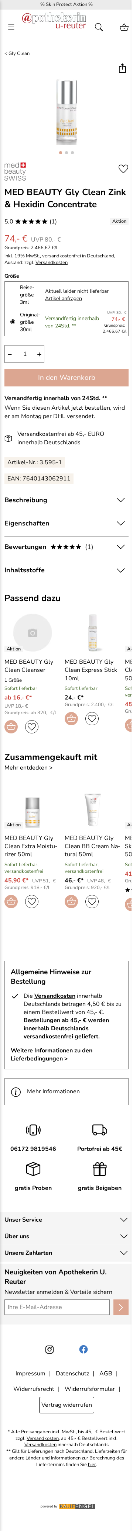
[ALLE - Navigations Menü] (11, 27)
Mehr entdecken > (28, 768)
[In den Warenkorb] (11, 726)
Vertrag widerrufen (66, 1405)
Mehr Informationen (53, 1091)
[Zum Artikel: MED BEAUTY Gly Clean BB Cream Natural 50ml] (93, 808)
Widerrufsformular (90, 1389)
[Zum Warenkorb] (124, 27)
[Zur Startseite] (54, 27)
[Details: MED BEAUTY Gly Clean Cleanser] (14, 649)
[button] (122, 69)
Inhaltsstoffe (24, 570)
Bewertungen (48, 546)
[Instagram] (49, 1349)
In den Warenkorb (66, 377)
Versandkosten (51, 263)
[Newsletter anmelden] (121, 1307)
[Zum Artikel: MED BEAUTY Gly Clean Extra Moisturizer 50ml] (32, 808)
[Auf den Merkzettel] (123, 168)
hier (92, 1465)
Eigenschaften (27, 523)
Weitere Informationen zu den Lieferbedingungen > (51, 1054)
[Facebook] (83, 1349)
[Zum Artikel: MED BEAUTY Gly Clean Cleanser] (32, 633)
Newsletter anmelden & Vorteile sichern (58, 1292)
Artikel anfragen (63, 298)
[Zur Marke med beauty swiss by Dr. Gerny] (15, 171)
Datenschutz (72, 1373)
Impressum (30, 1373)
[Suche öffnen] (101, 27)
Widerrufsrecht (33, 1389)
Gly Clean (19, 54)
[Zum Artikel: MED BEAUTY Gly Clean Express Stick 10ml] (93, 633)
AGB (105, 1373)
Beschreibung (25, 500)
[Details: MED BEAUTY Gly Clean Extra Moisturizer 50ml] (14, 825)
